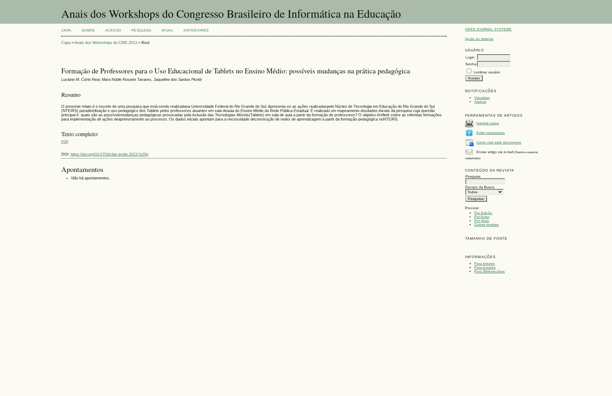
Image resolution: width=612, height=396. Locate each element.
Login (470, 57)
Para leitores (484, 264)
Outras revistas (486, 225)
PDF (64, 142)
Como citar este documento (498, 142)
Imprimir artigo (487, 123)
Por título (481, 221)
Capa (66, 30)
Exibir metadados (490, 133)
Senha (470, 64)
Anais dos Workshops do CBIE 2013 (105, 42)
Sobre (88, 30)
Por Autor (481, 217)
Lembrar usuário (487, 72)
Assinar (480, 102)
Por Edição (483, 213)
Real (145, 42)
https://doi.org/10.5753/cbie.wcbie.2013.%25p (109, 154)
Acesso (113, 30)
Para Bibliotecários (489, 271)
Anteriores (196, 30)
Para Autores (484, 267)
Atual (168, 30)
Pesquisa (141, 30)
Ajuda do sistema (479, 39)
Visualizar (482, 98)
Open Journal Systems (488, 29)
